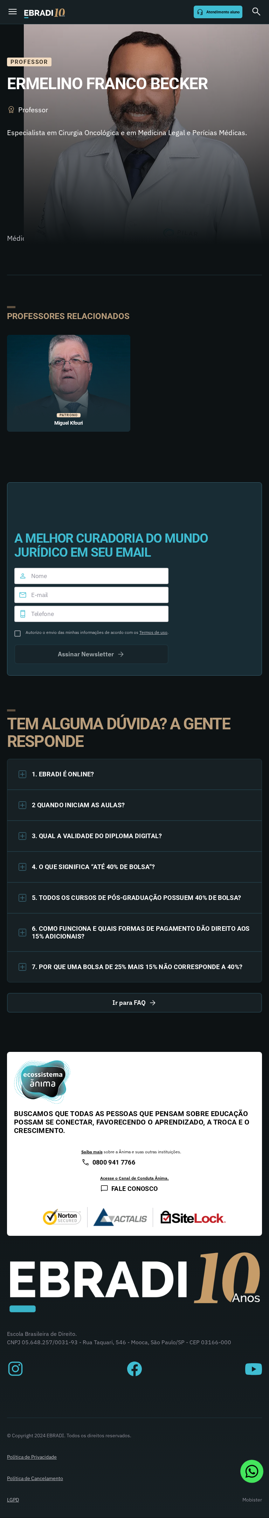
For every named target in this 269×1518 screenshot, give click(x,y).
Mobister (252, 1500)
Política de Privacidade (32, 1457)
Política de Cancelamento (35, 1478)
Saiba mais (92, 1151)
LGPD (13, 1500)
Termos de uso (153, 632)
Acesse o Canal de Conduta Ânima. (134, 1178)
